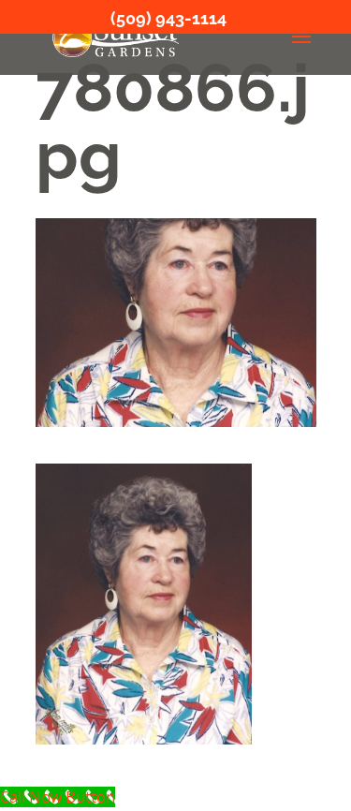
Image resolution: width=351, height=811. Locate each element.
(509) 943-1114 (168, 18)
